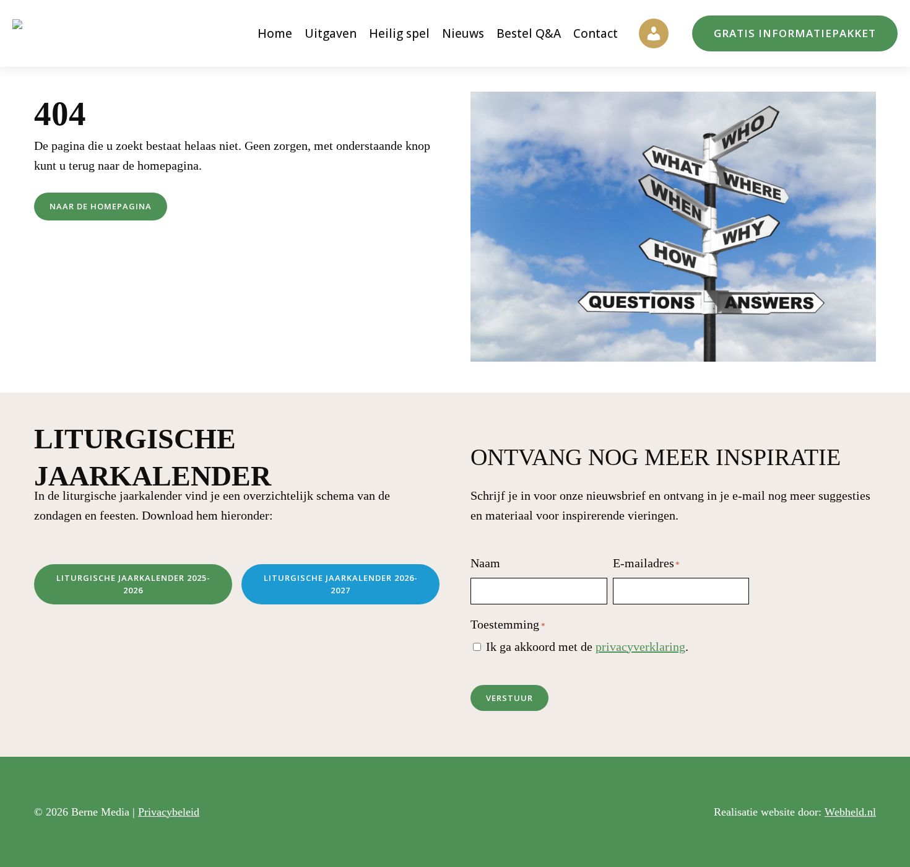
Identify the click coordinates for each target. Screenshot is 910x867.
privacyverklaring (640, 646)
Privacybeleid (168, 812)
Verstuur (509, 698)
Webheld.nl (850, 812)
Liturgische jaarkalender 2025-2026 (133, 584)
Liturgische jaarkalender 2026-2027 (341, 584)
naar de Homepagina (101, 206)
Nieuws (463, 33)
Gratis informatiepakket (795, 33)
